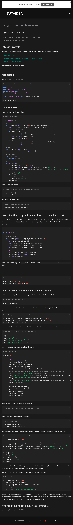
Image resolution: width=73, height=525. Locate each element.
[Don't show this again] (70, 2)
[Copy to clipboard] (69, 84)
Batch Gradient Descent (12, 62)
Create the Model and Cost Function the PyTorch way (23, 58)
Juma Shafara (53, 521)
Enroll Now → (47, 4)
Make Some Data (10, 55)
